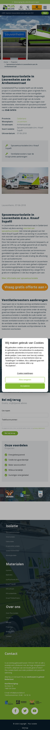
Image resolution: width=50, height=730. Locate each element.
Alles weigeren (25, 380)
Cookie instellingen (25, 373)
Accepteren (25, 386)
